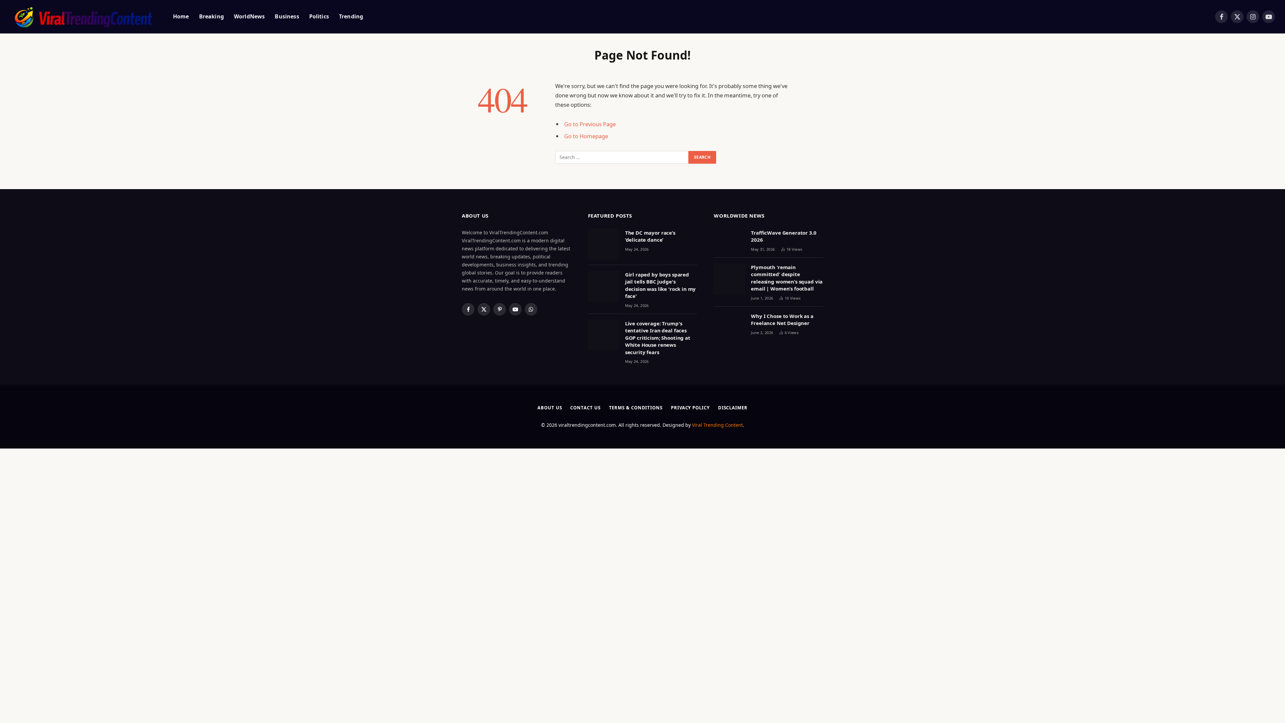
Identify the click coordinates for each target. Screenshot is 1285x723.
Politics (319, 16)
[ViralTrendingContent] (83, 16)
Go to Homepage (586, 136)
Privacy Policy (690, 408)
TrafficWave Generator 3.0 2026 (783, 236)
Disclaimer (733, 408)
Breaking (211, 16)
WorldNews (249, 16)
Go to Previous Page (590, 124)
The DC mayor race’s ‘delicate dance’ (650, 236)
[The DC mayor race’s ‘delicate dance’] (603, 244)
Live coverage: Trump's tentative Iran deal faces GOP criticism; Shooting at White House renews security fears (657, 337)
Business (287, 16)
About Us (549, 408)
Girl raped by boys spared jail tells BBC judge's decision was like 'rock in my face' (660, 285)
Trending (351, 16)
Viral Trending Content (717, 425)
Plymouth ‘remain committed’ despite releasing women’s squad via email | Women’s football (787, 278)
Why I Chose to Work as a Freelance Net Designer (782, 319)
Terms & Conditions (636, 408)
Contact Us (585, 408)
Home (181, 16)
